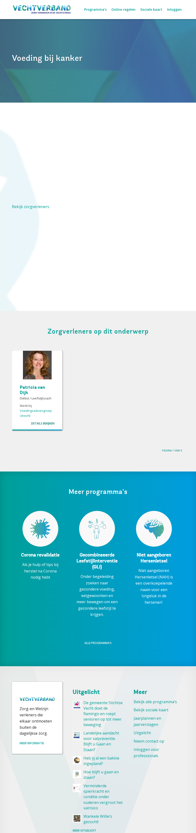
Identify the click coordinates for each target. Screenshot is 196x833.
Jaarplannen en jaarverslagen (147, 721)
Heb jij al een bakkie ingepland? (101, 760)
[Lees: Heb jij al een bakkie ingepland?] (77, 760)
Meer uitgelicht (84, 830)
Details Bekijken (42, 423)
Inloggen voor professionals (146, 752)
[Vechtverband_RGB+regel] (42, 9)
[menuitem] (95, 9)
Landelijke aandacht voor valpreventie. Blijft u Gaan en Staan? (101, 741)
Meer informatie (32, 743)
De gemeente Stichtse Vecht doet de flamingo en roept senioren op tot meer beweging (103, 714)
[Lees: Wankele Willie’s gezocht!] (77, 818)
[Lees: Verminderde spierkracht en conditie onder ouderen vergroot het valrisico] (77, 788)
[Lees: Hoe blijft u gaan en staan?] (77, 774)
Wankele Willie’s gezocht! (97, 819)
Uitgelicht (142, 732)
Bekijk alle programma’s (155, 701)
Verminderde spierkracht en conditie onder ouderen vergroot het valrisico (103, 797)
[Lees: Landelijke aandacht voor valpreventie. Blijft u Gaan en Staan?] (77, 735)
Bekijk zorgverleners (30, 206)
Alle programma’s (98, 643)
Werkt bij (26, 406)
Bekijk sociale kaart (151, 710)
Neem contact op (149, 741)
